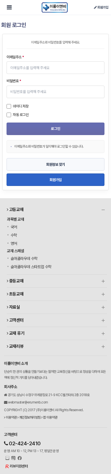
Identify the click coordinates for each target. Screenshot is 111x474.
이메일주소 (15, 57)
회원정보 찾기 (55, 164)
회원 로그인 (13, 25)
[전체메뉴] (9, 7)
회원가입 (102, 7)
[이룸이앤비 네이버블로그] (6, 458)
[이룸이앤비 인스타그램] (13, 458)
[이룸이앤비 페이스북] (19, 458)
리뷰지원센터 (19, 466)
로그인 (55, 129)
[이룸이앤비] (55, 7)
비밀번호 (14, 81)
